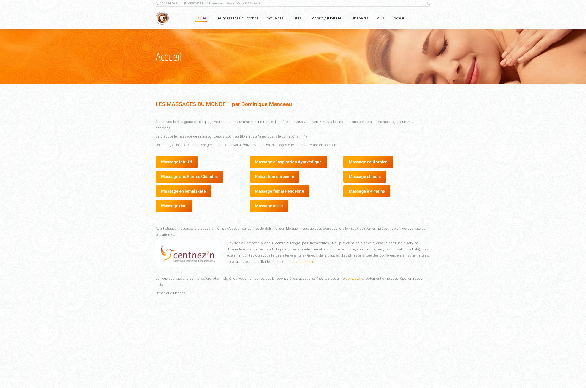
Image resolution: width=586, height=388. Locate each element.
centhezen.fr (303, 262)
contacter (353, 278)
